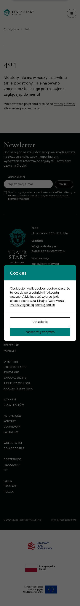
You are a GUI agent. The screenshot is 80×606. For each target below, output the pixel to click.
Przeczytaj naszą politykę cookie (32, 305)
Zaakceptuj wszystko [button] (40, 332)
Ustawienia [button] (40, 322)
